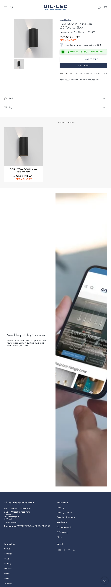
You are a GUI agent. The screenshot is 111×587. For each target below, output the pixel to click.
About (7, 549)
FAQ (11, 98)
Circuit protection (65, 527)
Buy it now (83, 66)
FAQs (6, 559)
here (14, 345)
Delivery (7, 563)
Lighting (60, 507)
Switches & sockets (66, 517)
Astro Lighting (65, 20)
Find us (7, 573)
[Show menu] (5, 7)
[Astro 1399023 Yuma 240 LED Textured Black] (23, 146)
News (6, 578)
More (59, 537)
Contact (8, 554)
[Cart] (105, 7)
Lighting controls (64, 512)
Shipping (8, 107)
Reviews (8, 568)
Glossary (8, 583)
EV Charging (62, 532)
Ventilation (62, 522)
